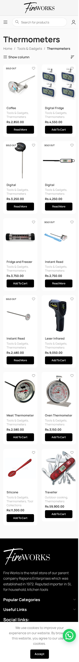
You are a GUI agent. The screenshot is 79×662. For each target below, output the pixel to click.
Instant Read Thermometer (16, 340)
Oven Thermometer (58, 415)
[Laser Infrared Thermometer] (59, 314)
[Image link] (32, 556)
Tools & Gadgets (29, 48)
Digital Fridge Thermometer (54, 110)
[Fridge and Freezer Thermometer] (20, 237)
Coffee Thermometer (16, 110)
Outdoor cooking (56, 497)
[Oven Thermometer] (59, 391)
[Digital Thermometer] (20, 160)
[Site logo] (39, 7)
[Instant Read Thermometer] (20, 314)
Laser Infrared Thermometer (55, 340)
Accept (40, 654)
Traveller (51, 492)
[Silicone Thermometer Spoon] (20, 468)
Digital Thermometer (16, 187)
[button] (58, 130)
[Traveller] (59, 468)
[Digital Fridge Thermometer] (59, 83)
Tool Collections (20, 503)
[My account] (73, 22)
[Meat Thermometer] (20, 391)
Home (7, 48)
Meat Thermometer (20, 415)
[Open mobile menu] (5, 22)
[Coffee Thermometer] (20, 83)
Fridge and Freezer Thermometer (19, 264)
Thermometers (16, 117)
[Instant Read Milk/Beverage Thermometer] (59, 237)
